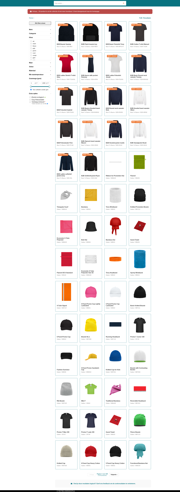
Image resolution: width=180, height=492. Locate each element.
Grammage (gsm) (35, 78)
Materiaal (32, 70)
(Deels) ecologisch (38, 97)
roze (34, 60)
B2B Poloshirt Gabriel (64, 110)
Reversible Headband (138, 401)
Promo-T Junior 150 (137, 337)
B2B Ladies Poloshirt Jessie (113, 76)
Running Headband (113, 337)
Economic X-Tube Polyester (63, 239)
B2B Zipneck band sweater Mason (90, 142)
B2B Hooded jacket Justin (115, 143)
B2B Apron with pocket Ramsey (89, 76)
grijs (34, 48)
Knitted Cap (61, 463)
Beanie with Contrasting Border (138, 369)
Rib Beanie (61, 401)
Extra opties (33, 93)
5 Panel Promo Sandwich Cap (90, 369)
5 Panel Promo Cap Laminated (113, 304)
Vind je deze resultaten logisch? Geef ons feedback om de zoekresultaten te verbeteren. (104, 483)
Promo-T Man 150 (63, 432)
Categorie (32, 33)
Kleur (31, 37)
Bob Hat (84, 240)
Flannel (133, 176)
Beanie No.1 (85, 337)
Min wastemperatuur (36, 74)
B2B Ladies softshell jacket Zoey (64, 175)
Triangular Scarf (62, 207)
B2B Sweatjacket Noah (138, 143)
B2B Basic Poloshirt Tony (115, 44)
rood (34, 53)
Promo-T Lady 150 (87, 432)
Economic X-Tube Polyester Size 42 (87, 272)
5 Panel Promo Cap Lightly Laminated (90, 304)
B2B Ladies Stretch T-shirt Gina (66, 76)
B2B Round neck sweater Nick (115, 109)
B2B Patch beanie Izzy (89, 44)
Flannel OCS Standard (65, 273)
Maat (30, 63)
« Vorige (91, 474)
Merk (31, 29)
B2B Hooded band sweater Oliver (139, 109)
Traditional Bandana (113, 401)
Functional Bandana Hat (139, 463)
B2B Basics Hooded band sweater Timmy (90, 109)
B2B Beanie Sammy (64, 44)
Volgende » (114, 474)
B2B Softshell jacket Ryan (90, 176)
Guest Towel (134, 240)
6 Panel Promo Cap (63, 337)
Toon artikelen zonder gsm (40, 89)
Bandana (84, 207)
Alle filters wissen (40, 23)
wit (33, 41)
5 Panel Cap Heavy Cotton (115, 463)
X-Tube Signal (62, 305)
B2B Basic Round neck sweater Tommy (138, 76)
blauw (34, 46)
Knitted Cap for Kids (113, 370)
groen (34, 50)
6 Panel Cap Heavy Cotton (90, 463)
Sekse (31, 66)
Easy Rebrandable (38, 100)
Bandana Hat (110, 240)
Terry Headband (111, 273)
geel (34, 57)
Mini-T (83, 401)
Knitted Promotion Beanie (139, 207)
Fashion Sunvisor (63, 370)
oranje (34, 55)
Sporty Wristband (136, 273)
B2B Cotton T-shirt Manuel (139, 44)
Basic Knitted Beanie (137, 305)
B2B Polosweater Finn (65, 143)
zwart (34, 43)
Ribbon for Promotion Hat (115, 176)
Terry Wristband (111, 207)
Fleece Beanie (135, 432)
